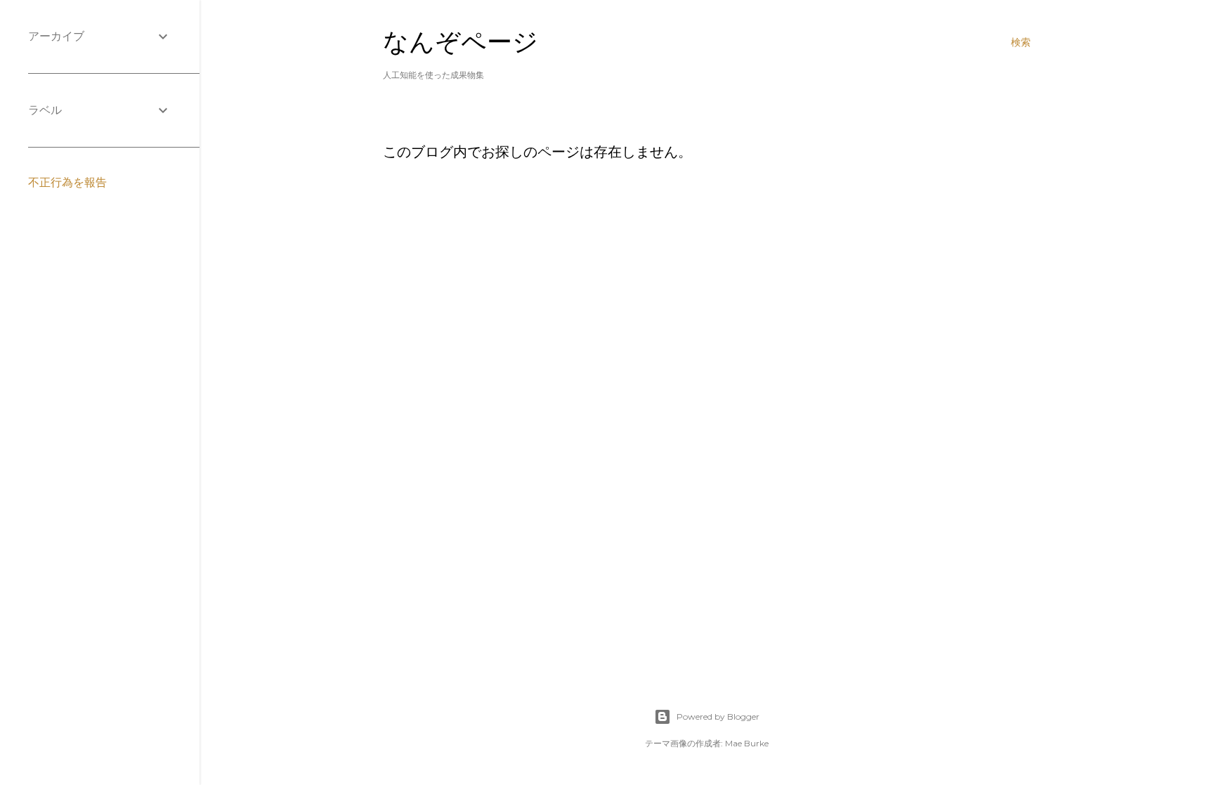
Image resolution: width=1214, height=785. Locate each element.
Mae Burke (747, 743)
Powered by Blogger (718, 716)
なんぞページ (460, 41)
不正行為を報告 (67, 182)
